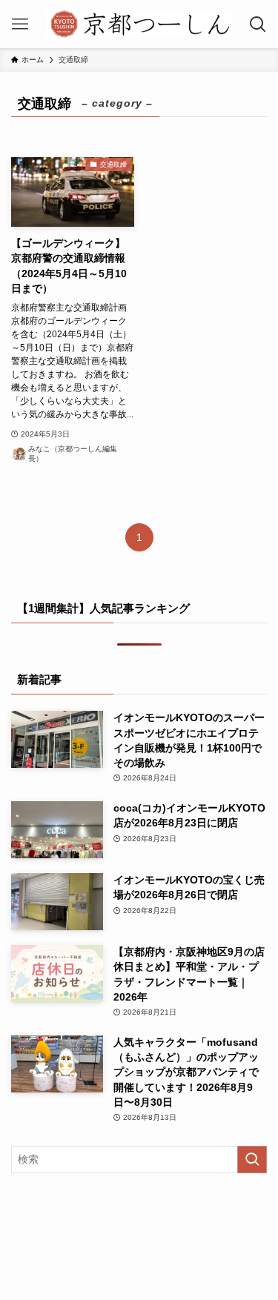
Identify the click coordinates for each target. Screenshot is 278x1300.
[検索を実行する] (252, 1159)
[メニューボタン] (20, 24)
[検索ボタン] (258, 24)
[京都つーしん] (139, 24)
